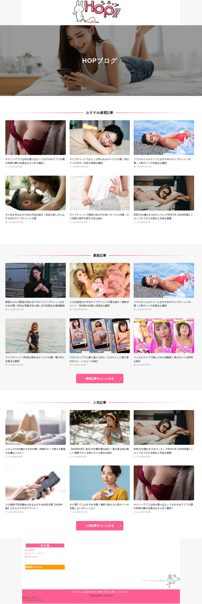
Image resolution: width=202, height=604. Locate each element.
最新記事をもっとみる (100, 378)
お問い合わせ (32, 557)
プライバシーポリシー (36, 553)
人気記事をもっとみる (100, 525)
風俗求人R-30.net (34, 567)
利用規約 (30, 550)
